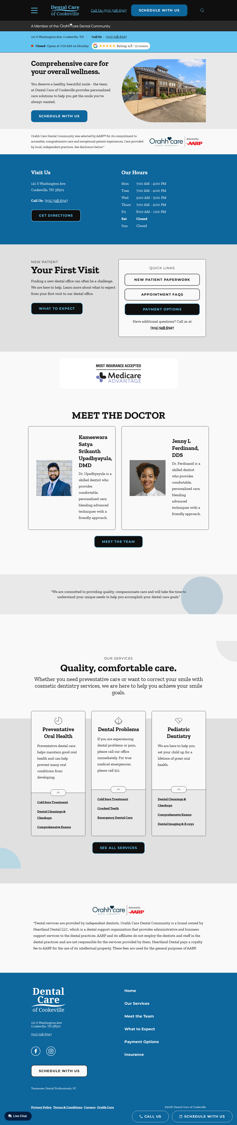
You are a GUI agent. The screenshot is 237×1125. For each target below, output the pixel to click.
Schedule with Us (159, 10)
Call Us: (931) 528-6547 (109, 10)
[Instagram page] (51, 1051)
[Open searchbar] (202, 10)
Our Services (136, 1003)
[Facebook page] (35, 1051)
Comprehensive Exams (54, 827)
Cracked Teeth (108, 808)
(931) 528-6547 (116, 37)
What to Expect (57, 309)
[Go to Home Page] (65, 10)
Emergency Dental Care (115, 817)
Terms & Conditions (67, 1107)
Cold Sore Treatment (52, 802)
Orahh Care (105, 1107)
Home (130, 990)
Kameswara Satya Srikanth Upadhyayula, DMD (95, 451)
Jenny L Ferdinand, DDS (185, 448)
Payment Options (162, 309)
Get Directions (56, 215)
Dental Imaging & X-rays (176, 824)
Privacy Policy (41, 1107)
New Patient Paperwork (162, 280)
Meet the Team (118, 542)
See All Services (118, 848)
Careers (90, 1107)
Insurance (134, 1054)
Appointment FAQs (162, 294)
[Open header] (35, 10)
